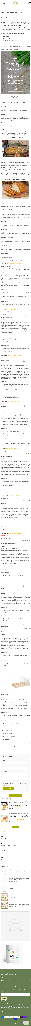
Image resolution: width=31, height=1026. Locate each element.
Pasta (2, 843)
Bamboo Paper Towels (6, 862)
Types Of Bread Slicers (7, 38)
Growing (3, 850)
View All (15, 826)
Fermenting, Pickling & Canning (8, 845)
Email (4, 766)
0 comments (22, 14)
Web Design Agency (17, 1022)
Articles (5, 8)
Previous (4, 743)
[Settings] (26, 3)
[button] (28, 3)
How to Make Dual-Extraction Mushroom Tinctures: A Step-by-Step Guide (19, 879)
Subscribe (4, 998)
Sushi (2, 859)
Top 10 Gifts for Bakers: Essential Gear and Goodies (19, 887)
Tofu (2, 841)
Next (28, 743)
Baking (2, 852)
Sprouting (3, 836)
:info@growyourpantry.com (9, 974)
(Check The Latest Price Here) (16, 263)
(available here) (25, 27)
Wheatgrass (3, 838)
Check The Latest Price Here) (12, 309)
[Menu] (1, 3)
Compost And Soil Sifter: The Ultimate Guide (19, 904)
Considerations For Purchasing (9, 40)
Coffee (2, 855)
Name (4, 760)
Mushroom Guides (5, 848)
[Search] (4, 3)
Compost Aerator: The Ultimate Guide (18, 896)
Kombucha (3, 833)
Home (2, 8)
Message (5, 771)
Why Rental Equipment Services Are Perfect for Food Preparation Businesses (19, 870)
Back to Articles (15, 795)
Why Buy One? (6, 36)
